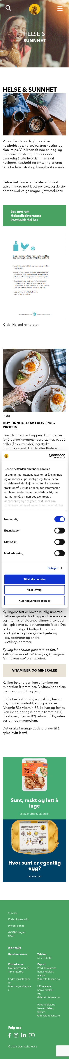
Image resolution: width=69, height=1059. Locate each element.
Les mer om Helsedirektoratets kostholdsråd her (26, 215)
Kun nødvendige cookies (34, 600)
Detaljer (53, 568)
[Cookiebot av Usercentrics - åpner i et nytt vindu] (49, 456)
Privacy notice (16, 925)
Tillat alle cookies (35, 579)
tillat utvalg (34, 589)
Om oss (12, 913)
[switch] (59, 530)
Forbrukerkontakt (18, 919)
